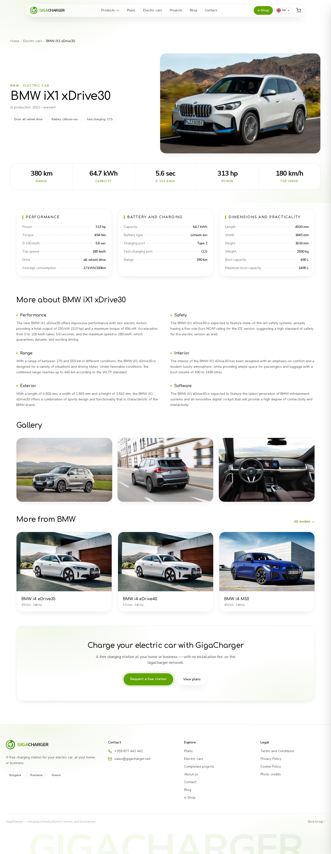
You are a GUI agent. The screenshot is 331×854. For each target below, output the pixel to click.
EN (284, 10)
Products (108, 10)
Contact (211, 10)
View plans (192, 679)
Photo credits (270, 774)
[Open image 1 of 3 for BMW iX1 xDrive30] (64, 470)
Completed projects (199, 766)
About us (191, 774)
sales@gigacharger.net (132, 759)
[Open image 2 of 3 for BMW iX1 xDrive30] (165, 470)
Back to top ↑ (316, 822)
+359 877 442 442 (128, 751)
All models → (304, 521)
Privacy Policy (270, 759)
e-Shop (263, 10)
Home (14, 41)
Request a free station (148, 679)
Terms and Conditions (277, 751)
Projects (176, 10)
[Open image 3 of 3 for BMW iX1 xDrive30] (267, 470)
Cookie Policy (270, 766)
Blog (193, 10)
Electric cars (152, 10)
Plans (131, 10)
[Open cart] (298, 10)
